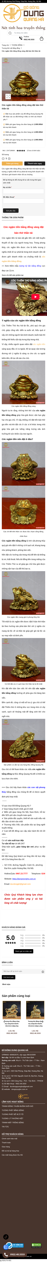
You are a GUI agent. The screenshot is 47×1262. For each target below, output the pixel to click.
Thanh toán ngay (35, 163)
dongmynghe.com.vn (19, 1089)
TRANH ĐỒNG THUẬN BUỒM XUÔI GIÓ (17, 1106)
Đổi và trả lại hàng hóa (10, 1151)
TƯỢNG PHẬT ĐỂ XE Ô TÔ (12, 1114)
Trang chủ (5, 45)
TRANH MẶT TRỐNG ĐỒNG (13, 1123)
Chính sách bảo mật (9, 1139)
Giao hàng (6, 1147)
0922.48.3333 (21, 1084)
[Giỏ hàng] (41, 37)
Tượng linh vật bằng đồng (11, 48)
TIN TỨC (5, 1127)
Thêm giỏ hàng (12, 163)
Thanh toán (6, 1143)
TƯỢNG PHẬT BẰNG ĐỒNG (13, 1110)
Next (42, 1021)
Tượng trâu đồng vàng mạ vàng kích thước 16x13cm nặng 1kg (12, 1024)
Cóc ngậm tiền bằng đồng (12, 169)
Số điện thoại (9, 197)
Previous (4, 1021)
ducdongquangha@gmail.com (21, 1086)
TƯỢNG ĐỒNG (17, 45)
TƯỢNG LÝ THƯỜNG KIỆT (12, 1118)
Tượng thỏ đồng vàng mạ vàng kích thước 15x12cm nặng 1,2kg (35, 1024)
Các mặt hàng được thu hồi (12, 1155)
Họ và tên (7, 187)
